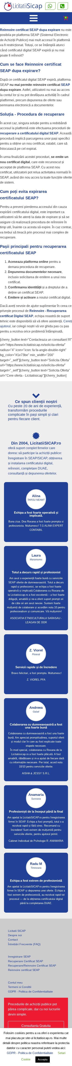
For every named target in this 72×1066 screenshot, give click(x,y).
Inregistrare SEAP (19, 956)
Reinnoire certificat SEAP (24, 970)
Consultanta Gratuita (36, 1025)
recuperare (54, 114)
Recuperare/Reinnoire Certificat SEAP (32, 965)
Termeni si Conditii (19, 987)
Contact (13, 939)
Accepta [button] (42, 1059)
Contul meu (15, 982)
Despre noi (15, 935)
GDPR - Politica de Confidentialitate (30, 991)
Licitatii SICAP (17, 930)
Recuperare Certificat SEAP (25, 961)
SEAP (65, 84)
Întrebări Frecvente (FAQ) (24, 944)
